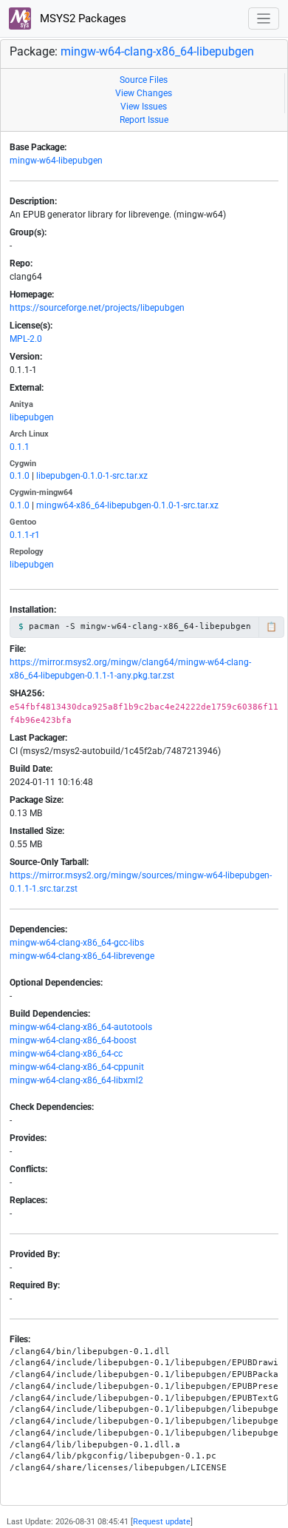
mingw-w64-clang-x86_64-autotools (81, 1027)
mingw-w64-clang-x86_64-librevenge (82, 956)
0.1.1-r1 (25, 535)
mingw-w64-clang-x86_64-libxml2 (76, 1080)
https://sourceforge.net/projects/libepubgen (97, 308)
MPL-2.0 (26, 339)
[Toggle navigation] (264, 18)
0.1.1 (20, 447)
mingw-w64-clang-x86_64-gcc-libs (77, 943)
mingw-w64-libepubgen (56, 160)
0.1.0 (20, 476)
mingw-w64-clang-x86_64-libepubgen (157, 51)
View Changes (143, 93)
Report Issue (144, 120)
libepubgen (32, 417)
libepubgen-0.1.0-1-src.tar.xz (92, 476)
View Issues (143, 106)
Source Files (144, 80)
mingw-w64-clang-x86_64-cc (66, 1054)
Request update (162, 1522)
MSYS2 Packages (81, 18)
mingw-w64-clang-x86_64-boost (73, 1040)
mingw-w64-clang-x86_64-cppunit (77, 1067)
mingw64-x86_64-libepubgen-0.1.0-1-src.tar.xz (127, 505)
